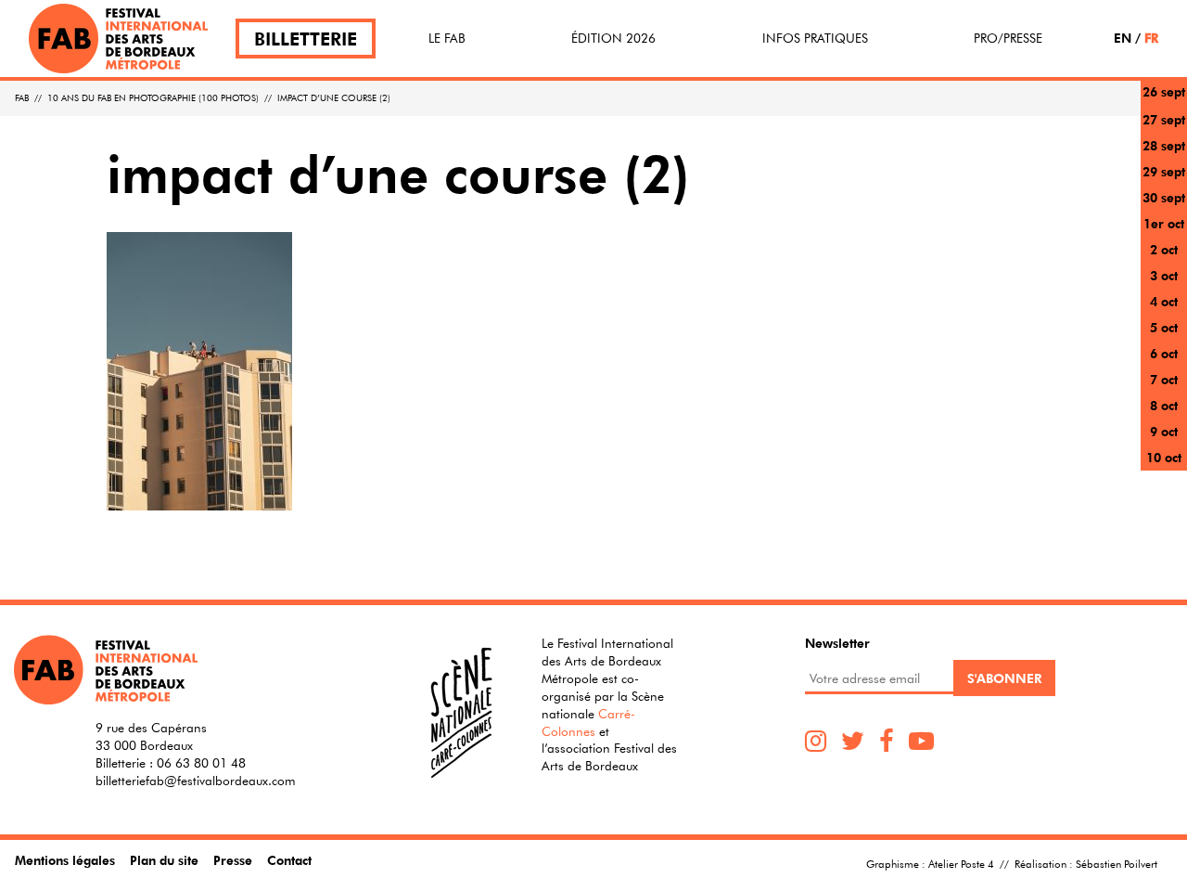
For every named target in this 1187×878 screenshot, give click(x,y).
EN (1122, 37)
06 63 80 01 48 (201, 763)
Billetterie (305, 38)
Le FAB (447, 38)
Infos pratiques (815, 38)
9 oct (1164, 431)
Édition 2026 (613, 38)
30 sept (1163, 197)
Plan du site (164, 860)
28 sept (1163, 145)
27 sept (1163, 119)
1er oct (1163, 223)
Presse (232, 860)
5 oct (1164, 327)
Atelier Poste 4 (961, 863)
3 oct (1164, 275)
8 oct (1164, 405)
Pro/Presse (1008, 38)
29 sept (1163, 171)
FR (1151, 37)
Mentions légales (65, 860)
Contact (289, 860)
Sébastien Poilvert (1116, 863)
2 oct (1164, 249)
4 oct (1164, 301)
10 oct (1163, 457)
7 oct (1164, 379)
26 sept (1163, 91)
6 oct (1164, 353)
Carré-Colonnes (588, 722)
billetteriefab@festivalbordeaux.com (196, 780)
